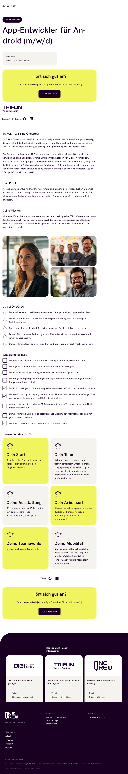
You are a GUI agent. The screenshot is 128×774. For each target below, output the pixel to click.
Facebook (9, 744)
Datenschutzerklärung (46, 764)
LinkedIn (8, 736)
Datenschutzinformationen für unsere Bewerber (22, 769)
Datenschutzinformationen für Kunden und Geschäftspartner (78, 764)
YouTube (8, 747)
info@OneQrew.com (96, 717)
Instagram (9, 740)
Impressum (9, 764)
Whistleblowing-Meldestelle (26, 764)
